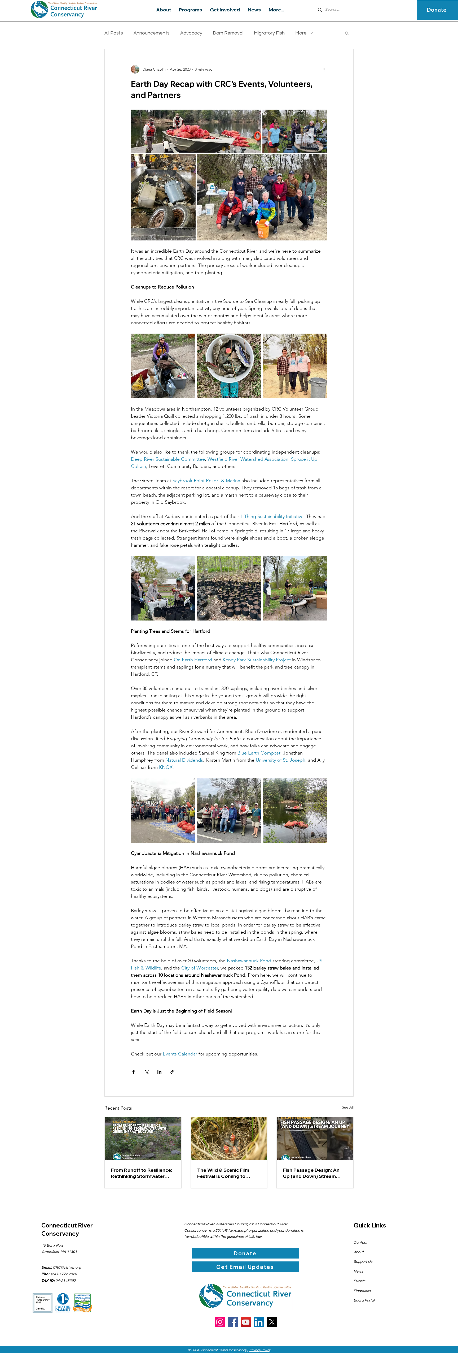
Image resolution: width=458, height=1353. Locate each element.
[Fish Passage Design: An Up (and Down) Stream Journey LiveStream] (315, 1138)
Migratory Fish (269, 33)
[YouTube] (246, 1322)
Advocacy (191, 33)
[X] (272, 1322)
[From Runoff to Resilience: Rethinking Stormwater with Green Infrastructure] (143, 1138)
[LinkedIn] (259, 1322)
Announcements (152, 33)
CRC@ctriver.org (67, 1267)
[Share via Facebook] (133, 1071)
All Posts (113, 33)
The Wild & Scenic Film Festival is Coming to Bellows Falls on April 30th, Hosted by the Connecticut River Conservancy (228, 1173)
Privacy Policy (259, 1350)
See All (348, 1107)
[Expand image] (163, 366)
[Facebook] (233, 1322)
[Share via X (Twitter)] (146, 1071)
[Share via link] (172, 1071)
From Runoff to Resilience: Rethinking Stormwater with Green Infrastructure (141, 1173)
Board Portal (364, 1300)
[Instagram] (220, 1322)
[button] (346, 33)
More (301, 33)
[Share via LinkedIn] (159, 1071)
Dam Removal (228, 33)
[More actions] (324, 69)
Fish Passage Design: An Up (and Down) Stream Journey (311, 1173)
